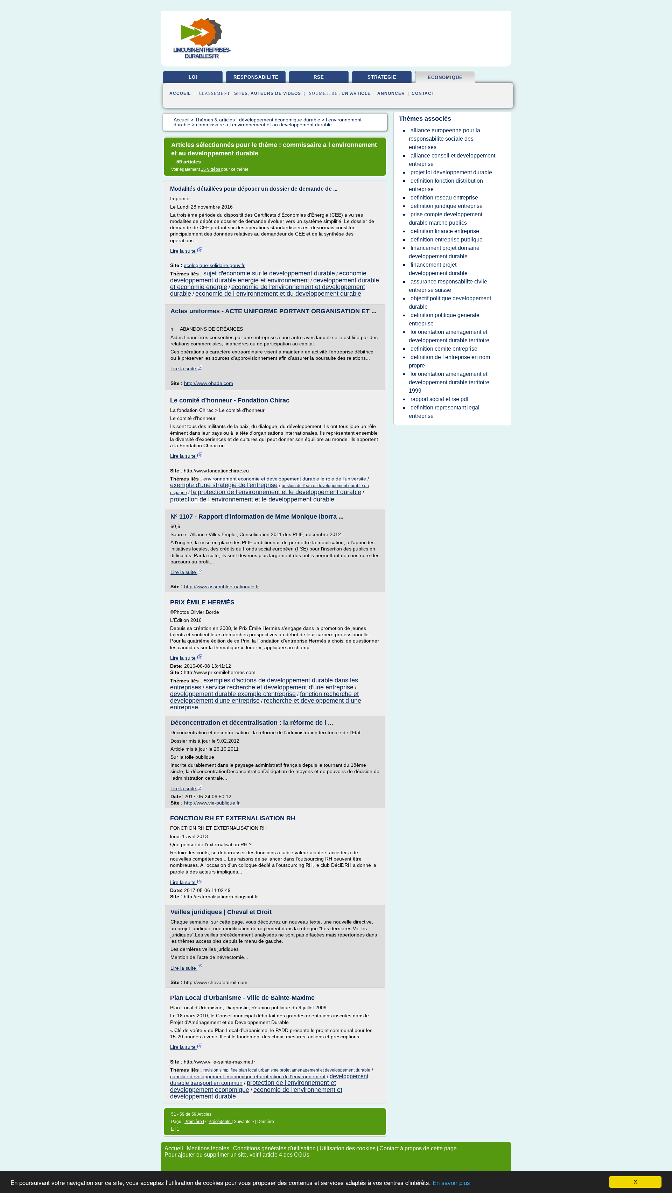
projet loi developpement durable (451, 172)
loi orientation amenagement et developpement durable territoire (449, 336)
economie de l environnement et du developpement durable (278, 293)
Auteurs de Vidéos (276, 93)
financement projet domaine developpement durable (444, 252)
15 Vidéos (211, 169)
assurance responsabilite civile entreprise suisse (448, 286)
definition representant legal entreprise (444, 412)
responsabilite (256, 77)
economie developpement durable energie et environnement (268, 276)
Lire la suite (183, 251)
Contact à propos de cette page (418, 1148)
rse (319, 77)
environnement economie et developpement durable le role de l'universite (284, 479)
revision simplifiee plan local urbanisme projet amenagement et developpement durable (286, 1070)
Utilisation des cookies (348, 1148)
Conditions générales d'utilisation (274, 1148)
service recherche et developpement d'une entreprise (279, 687)
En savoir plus (451, 1183)
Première (193, 1121)
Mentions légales (208, 1148)
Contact (423, 93)
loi (193, 77)
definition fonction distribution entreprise (446, 185)
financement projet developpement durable (438, 269)
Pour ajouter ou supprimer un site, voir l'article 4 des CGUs (236, 1155)
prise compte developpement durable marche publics (445, 218)
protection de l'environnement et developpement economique (253, 1086)
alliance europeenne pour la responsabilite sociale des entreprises (444, 138)
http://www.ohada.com (208, 383)
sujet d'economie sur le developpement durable (269, 273)
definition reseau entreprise (444, 198)
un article (356, 93)
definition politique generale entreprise (444, 319)
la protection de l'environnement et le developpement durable (276, 492)
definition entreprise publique (447, 240)
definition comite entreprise (444, 349)
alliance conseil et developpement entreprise (452, 160)
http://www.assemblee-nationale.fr (221, 586)
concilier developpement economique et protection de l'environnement (248, 1076)
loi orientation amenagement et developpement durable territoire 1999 (449, 382)
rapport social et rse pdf (439, 399)
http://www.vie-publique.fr (212, 803)
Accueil (180, 93)
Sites (241, 93)
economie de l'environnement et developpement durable (256, 1093)
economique (445, 77)
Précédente (220, 1121)
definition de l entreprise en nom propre (449, 361)
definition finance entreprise (445, 231)
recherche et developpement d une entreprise (265, 704)
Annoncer (391, 93)
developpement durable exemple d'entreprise (233, 693)
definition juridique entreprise (447, 206)
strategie (382, 77)
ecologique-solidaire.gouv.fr (214, 265)
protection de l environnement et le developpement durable (252, 499)
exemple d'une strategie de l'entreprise (224, 485)
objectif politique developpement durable (450, 302)
